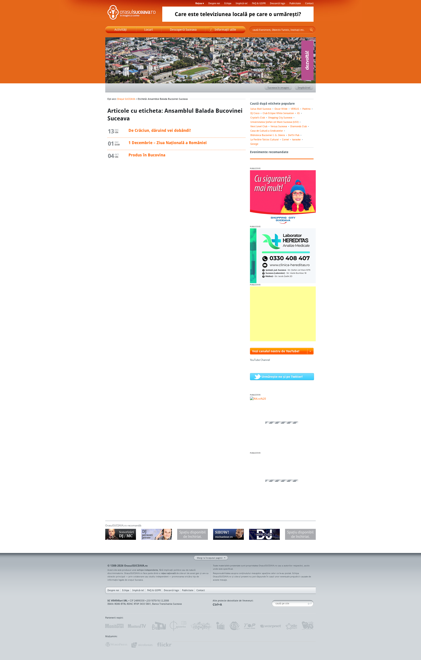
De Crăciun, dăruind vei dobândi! (159, 130)
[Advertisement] (283, 313)
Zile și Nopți (291, 626)
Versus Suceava (279, 126)
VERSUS (295, 108)
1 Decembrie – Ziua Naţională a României (167, 142)
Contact (309, 3)
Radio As (307, 626)
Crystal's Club (257, 117)
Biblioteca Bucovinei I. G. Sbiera (267, 135)
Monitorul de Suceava (114, 626)
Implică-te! (242, 3)
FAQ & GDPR (259, 3)
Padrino (306, 108)
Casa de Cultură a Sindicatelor (266, 130)
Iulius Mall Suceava (260, 108)
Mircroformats (142, 644)
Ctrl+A (217, 604)
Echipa (227, 3)
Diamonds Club (298, 126)
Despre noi (214, 3)
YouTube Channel (260, 359)
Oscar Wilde (281, 108)
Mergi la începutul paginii (210, 557)
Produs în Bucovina (146, 154)
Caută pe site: (273, 603)
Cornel (285, 139)
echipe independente (147, 570)
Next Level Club (258, 126)
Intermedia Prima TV (220, 626)
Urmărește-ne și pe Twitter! (282, 376)
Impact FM (201, 626)
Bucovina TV (158, 626)
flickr (164, 644)
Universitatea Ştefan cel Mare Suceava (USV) (274, 121)
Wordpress (116, 644)
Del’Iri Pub (293, 135)
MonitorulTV (137, 626)
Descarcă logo (277, 3)
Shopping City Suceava (280, 117)
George (254, 143)
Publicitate (295, 3)
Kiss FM (234, 626)
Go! (311, 29)
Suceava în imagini (278, 87)
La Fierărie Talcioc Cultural (264, 139)
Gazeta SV (178, 626)
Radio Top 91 (250, 626)
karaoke (296, 139)
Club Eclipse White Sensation (278, 113)
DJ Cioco (254, 113)
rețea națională (168, 573)
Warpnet (270, 626)
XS (298, 113)
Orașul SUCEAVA (131, 13)
